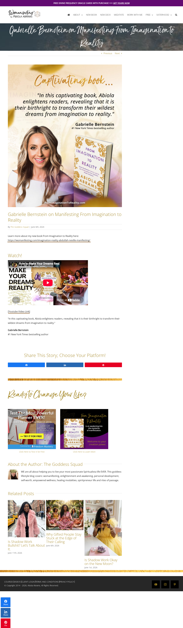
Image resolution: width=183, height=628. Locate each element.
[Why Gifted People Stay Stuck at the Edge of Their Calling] (64, 501)
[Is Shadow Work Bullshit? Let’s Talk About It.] (26, 501)
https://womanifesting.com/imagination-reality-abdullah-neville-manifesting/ (49, 240)
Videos (17, 581)
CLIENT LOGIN (28, 581)
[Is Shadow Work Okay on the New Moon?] (103, 501)
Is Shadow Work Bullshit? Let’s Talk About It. (26, 545)
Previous (108, 53)
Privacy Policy (66, 581)
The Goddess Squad (20, 227)
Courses (8, 581)
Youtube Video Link (19, 311)
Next (117, 53)
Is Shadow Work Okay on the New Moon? (100, 561)
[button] (176, 14)
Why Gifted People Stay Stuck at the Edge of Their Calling (63, 538)
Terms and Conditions (47, 581)
